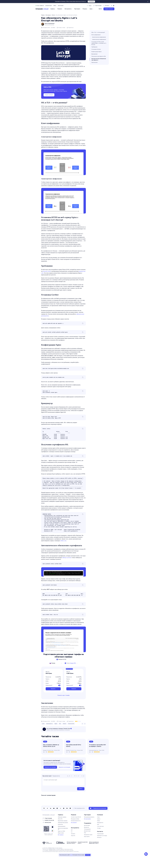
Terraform (73, 833)
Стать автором (100, 826)
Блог (98, 824)
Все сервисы (60, 834)
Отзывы (99, 828)
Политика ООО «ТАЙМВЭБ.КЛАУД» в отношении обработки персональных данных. (58, 849)
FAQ (85, 832)
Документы (86, 827)
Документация (87, 831)
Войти (100, 8)
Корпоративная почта (75, 820)
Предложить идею (88, 834)
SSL (60, 723)
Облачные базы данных (63, 822)
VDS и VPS (60, 818)
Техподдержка (87, 829)
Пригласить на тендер (102, 835)
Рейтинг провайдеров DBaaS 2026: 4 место (94, 843)
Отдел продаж (48, 818)
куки (71, 854)
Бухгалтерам (87, 825)
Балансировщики (61, 826)
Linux (43, 723)
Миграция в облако (75, 818)
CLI (71, 831)
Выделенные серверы (62, 820)
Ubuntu (64, 723)
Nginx (56, 723)
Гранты (98, 818)
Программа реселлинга (89, 817)
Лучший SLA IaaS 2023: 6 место (83, 843)
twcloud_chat (48, 822)
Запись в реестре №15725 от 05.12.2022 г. (71, 851)
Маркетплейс (61, 833)
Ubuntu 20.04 (71, 723)
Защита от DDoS (61, 831)
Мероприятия (100, 822)
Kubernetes (60, 824)
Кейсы (98, 820)
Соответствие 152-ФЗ (76, 817)
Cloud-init (73, 835)
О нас (98, 817)
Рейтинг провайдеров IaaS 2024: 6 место (71, 843)
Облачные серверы (62, 817)
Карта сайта (86, 836)
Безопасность (49, 723)
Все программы (87, 818)
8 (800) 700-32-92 (49, 820)
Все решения (74, 822)
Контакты (99, 837)
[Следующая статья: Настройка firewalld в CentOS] (85, 724)
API (71, 830)
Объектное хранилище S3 (63, 829)
